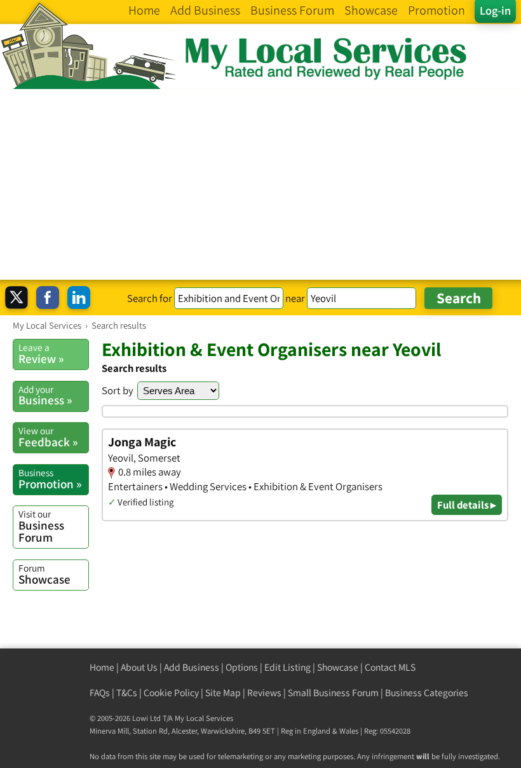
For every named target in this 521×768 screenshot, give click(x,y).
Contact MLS (390, 667)
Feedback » (48, 436)
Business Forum (41, 526)
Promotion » (49, 478)
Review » (41, 353)
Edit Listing (287, 667)
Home (102, 667)
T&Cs (126, 693)
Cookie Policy (171, 693)
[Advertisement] (260, 184)
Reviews (264, 693)
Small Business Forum (333, 693)
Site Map (223, 693)
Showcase (44, 574)
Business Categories (426, 693)
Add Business (191, 667)
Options (242, 667)
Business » (45, 395)
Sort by (117, 390)
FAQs (100, 693)
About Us (139, 667)
